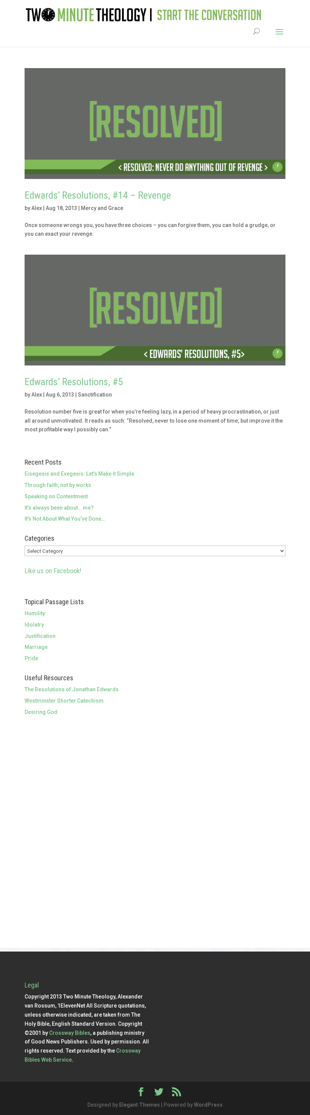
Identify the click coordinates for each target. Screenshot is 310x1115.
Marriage (36, 647)
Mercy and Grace (102, 208)
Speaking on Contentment (56, 496)
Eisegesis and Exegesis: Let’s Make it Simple (79, 474)
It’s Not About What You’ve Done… (65, 519)
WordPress (208, 1105)
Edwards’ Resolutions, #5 (74, 381)
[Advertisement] (155, 773)
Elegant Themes (139, 1105)
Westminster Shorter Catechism (64, 701)
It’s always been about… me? (59, 508)
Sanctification (95, 395)
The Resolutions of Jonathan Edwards (72, 689)
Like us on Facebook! (53, 571)
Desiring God (41, 712)
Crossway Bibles (69, 1033)
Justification (40, 636)
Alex (36, 208)
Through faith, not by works (58, 485)
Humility (35, 613)
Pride (31, 658)
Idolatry (34, 625)
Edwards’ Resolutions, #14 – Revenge (98, 195)
